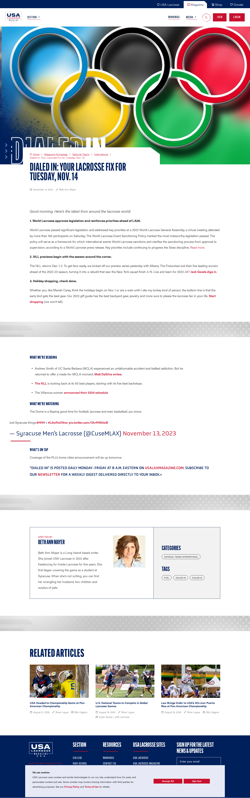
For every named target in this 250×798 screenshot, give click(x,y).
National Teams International (181, 556)
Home (36, 154)
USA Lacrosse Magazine (146, 763)
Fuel (166, 577)
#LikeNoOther (58, 422)
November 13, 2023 (149, 433)
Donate (238, 4)
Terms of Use (92, 786)
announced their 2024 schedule (86, 392)
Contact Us (109, 763)
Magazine (197, 4)
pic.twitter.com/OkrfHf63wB (88, 422)
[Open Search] (206, 17)
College (77, 758)
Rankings (174, 17)
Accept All (168, 781)
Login (237, 17)
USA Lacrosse (170, 4)
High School (80, 763)
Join (219, 17)
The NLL (41, 383)
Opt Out (196, 781)
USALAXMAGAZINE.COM (164, 468)
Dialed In (181, 577)
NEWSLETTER (49, 474)
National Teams (80, 154)
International (101, 154)
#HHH (40, 422)
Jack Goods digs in (203, 272)
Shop (218, 4)
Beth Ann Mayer (51, 543)
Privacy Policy (71, 786)
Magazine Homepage (56, 154)
